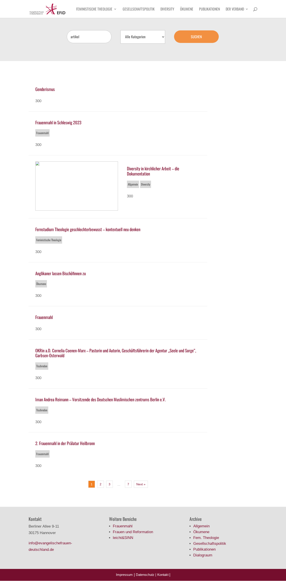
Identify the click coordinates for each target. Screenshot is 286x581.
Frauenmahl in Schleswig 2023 (58, 122)
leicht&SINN (123, 538)
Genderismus (45, 89)
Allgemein (133, 184)
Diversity (167, 9)
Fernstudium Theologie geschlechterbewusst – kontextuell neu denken (87, 229)
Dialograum (202, 555)
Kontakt (163, 575)
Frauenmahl (42, 133)
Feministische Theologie (94, 9)
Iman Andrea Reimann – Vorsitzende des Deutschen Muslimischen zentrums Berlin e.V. (100, 399)
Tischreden (41, 366)
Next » (140, 484)
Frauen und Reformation (133, 532)
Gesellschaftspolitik (139, 9)
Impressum (124, 575)
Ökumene (186, 9)
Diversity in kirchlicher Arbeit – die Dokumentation (153, 171)
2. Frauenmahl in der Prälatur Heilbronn (65, 443)
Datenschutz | (146, 575)
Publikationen (209, 9)
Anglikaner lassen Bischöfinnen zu (60, 273)
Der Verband (235, 9)
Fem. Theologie (206, 538)
